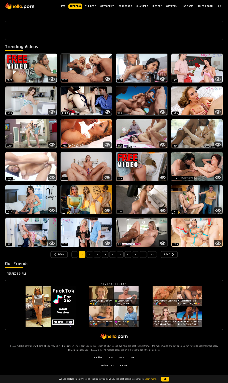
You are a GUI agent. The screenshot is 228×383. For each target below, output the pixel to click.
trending (75, 6)
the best (90, 6)
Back (61, 254)
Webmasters (107, 365)
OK (165, 379)
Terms (110, 357)
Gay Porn (171, 6)
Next (167, 254)
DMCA (121, 357)
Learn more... (151, 379)
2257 (131, 357)
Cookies (98, 357)
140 (152, 254)
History (157, 6)
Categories (107, 6)
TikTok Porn (205, 6)
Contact (123, 365)
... (143, 254)
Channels (142, 6)
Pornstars (125, 6)
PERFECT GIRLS (17, 274)
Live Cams (187, 6)
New (62, 6)
